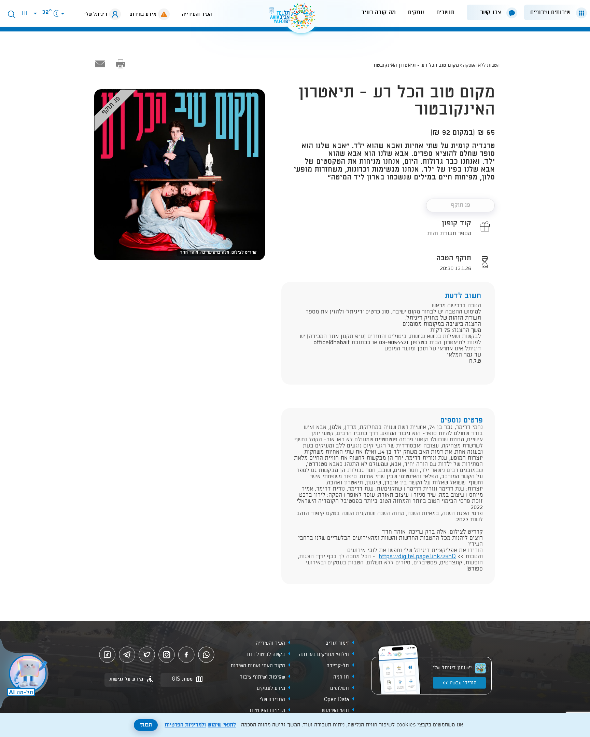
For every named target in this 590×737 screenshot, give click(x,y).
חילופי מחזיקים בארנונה (324, 654)
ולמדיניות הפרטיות (185, 725)
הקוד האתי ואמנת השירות (257, 665)
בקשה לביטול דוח (266, 654)
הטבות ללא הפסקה (481, 65)
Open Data (336, 699)
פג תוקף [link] (460, 205)
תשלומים (339, 688)
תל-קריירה (337, 665)
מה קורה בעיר (378, 12)
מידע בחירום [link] (142, 14)
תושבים (445, 12)
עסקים (416, 12)
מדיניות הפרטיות (267, 711)
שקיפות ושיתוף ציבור (262, 677)
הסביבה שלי (272, 699)
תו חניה (341, 677)
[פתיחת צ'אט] (25, 674)
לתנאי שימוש (222, 725)
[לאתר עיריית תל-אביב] (295, 19)
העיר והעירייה (270, 643)
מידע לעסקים (271, 688)
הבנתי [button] (146, 725)
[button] (552, 12)
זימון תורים (337, 643)
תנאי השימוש (335, 711)
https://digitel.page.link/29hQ (417, 557)
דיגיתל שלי (96, 14)
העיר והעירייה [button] (197, 14)
